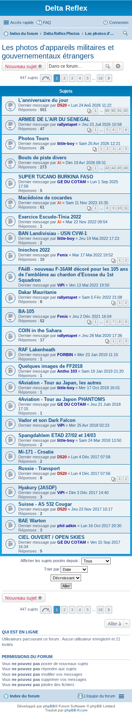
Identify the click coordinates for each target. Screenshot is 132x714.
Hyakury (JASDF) (37, 487)
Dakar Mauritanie (37, 292)
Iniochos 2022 (34, 250)
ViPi (61, 285)
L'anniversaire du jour (43, 100)
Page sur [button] (46, 78)
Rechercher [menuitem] (125, 34)
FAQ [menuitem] (47, 22)
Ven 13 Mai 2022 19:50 (89, 285)
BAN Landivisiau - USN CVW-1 (52, 233)
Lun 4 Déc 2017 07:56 (90, 473)
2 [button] (64, 78)
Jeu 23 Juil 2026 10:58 (102, 124)
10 (119, 208)
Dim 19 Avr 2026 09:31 (86, 162)
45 (119, 168)
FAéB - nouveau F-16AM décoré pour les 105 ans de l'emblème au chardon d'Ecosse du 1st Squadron (73, 274)
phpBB (49, 706)
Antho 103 (67, 371)
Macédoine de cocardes (45, 197)
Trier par (52, 569)
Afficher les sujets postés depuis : (51, 560)
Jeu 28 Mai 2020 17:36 (102, 335)
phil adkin (66, 525)
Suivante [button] (108, 78)
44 (113, 168)
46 (126, 168)
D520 (62, 105)
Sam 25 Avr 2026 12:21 (99, 143)
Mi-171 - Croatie (36, 452)
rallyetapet (67, 124)
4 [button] (80, 78)
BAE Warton (32, 520)
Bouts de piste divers (42, 157)
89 (107, 111)
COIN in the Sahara (40, 330)
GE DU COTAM (71, 182)
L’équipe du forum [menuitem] (99, 696)
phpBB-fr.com (76, 710)
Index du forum (24, 33)
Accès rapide (22, 22)
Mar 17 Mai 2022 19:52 (92, 255)
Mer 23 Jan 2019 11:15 (97, 354)
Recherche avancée (118, 66)
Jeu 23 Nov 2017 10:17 (92, 509)
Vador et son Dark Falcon (47, 420)
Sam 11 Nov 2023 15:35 (87, 202)
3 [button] (72, 78)
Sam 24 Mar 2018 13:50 (100, 440)
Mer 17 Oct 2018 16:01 (99, 388)
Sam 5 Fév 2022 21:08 (102, 297)
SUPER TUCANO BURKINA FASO (55, 177)
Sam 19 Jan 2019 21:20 (102, 371)
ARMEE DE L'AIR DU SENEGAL (54, 119)
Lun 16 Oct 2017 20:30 (101, 525)
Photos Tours (33, 138)
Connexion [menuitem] (118, 22)
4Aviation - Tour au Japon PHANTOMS (61, 399)
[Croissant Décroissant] (66, 578)
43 (107, 168)
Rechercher (107, 66)
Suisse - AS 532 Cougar (45, 504)
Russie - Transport (39, 468)
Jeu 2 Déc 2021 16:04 (91, 316)
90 (113, 111)
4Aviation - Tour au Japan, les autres (59, 383)
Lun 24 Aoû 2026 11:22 (91, 105)
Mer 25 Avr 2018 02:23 (89, 425)
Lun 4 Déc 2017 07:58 (90, 457)
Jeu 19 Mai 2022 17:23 (99, 238)
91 (119, 111)
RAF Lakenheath (36, 349)
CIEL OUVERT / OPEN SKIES (51, 537)
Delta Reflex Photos (62, 33)
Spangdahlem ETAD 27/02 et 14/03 (57, 435)
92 (126, 111)
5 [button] (88, 78)
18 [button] (100, 78)
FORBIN (65, 354)
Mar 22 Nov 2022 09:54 (86, 222)
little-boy (65, 143)
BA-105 (26, 311)
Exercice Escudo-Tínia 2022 (49, 217)
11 (126, 208)
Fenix (62, 255)
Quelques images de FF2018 (50, 366)
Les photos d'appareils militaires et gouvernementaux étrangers (99, 33)
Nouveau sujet (21, 66)
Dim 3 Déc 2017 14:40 (89, 492)
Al (59, 162)
